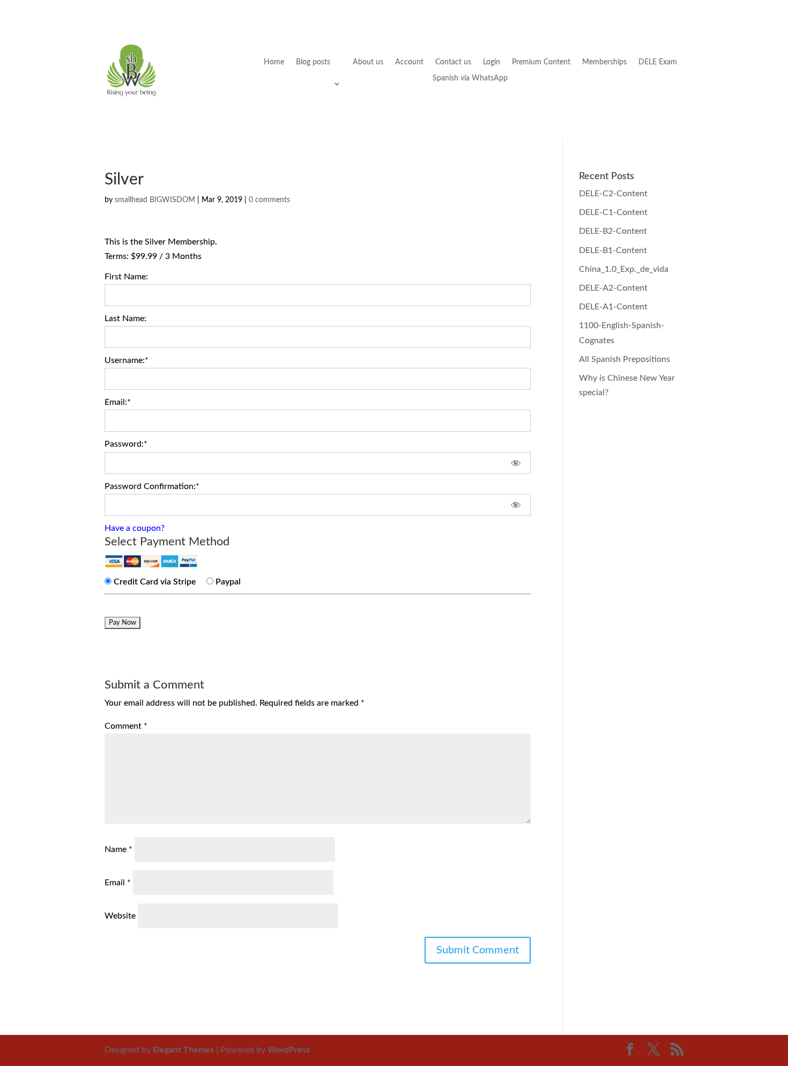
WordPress (288, 1050)
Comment (126, 726)
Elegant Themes (183, 1050)
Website (120, 916)
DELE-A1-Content (613, 306)
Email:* (118, 402)
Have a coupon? (135, 528)
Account (409, 62)
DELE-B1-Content (613, 250)
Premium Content (541, 62)
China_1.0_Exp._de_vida (623, 269)
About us (368, 62)
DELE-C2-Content (613, 193)
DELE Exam (657, 62)
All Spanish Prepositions (624, 359)
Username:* (126, 360)
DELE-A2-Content (613, 288)
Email (118, 882)
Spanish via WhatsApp (470, 78)
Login (491, 62)
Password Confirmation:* (152, 486)
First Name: (126, 276)
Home (274, 62)
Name (118, 849)
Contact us (453, 62)
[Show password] (515, 463)
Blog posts (313, 62)
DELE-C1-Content (613, 212)
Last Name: (125, 318)
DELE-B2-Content (613, 231)
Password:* (126, 444)
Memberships (604, 62)
